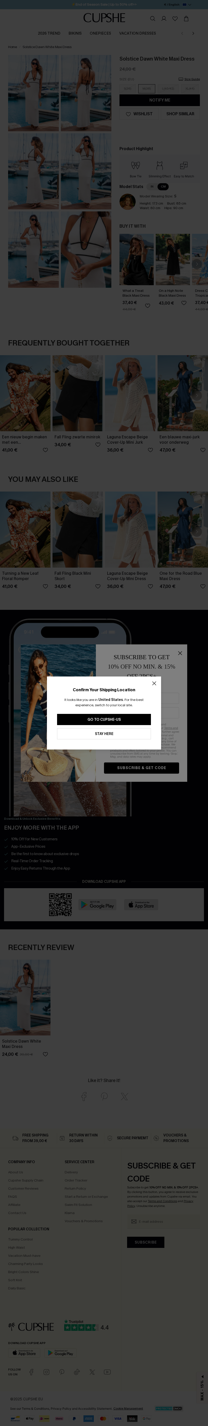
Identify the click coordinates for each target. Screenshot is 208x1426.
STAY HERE (104, 733)
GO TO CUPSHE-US (104, 719)
